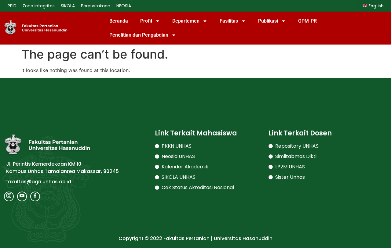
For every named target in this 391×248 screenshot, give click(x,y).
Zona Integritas (39, 6)
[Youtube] (22, 196)
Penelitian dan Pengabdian (138, 35)
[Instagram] (9, 196)
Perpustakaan (95, 6)
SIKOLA (68, 6)
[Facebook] (35, 196)
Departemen (185, 21)
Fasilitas (229, 21)
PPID (12, 6)
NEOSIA (123, 6)
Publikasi (268, 21)
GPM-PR (307, 21)
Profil (146, 21)
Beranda (118, 21)
